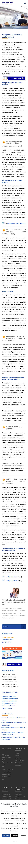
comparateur (13, 45)
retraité (14, 164)
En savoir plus (14, 841)
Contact (17, 755)
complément (22, 411)
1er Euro (14, 47)
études (15, 157)
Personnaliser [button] (23, 835)
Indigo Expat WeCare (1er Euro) (20, 795)
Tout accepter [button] (6, 835)
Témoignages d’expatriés (18, 764)
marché (9, 397)
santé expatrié (6, 47)
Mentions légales (19, 760)
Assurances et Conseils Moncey (6, 795)
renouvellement (16, 304)
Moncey (4, 243)
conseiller (11, 190)
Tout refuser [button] (14, 835)
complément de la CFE (8, 49)
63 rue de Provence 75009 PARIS (6, 757)
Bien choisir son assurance (9, 701)
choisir (20, 57)
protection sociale (15, 516)
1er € (20, 577)
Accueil (17, 753)
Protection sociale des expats (10, 698)
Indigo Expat (5, 128)
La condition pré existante (9, 706)
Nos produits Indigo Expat (9, 703)
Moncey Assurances (16, 42)
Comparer (4, 88)
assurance (20, 45)
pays (3, 164)
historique (16, 100)
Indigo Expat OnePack (13, 580)
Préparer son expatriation (8, 696)
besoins (14, 176)
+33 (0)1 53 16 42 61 (8, 637)
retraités (9, 463)
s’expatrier (5, 167)
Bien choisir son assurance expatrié (16, 223)
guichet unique (18, 413)
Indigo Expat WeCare (12, 577)
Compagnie (5, 369)
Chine (16, 447)
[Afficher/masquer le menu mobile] (25, 3)
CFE (18, 61)
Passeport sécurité (7, 708)
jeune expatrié (14, 152)
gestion (4, 100)
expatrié (22, 452)
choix (23, 214)
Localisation (18, 758)
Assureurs (14, 532)
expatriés (21, 88)
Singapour (9, 447)
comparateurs (6, 556)
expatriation (5, 52)
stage (5, 159)
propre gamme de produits (9, 126)
